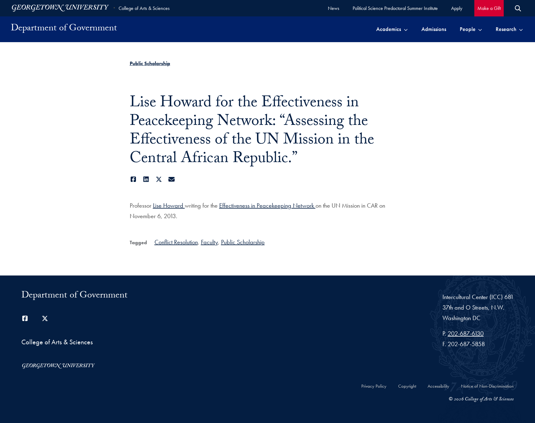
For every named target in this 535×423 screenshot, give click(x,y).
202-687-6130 (466, 333)
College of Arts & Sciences (144, 8)
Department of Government (64, 29)
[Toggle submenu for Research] (521, 29)
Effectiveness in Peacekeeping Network (267, 205)
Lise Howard (169, 205)
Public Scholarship (150, 63)
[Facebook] (133, 179)
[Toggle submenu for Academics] (405, 29)
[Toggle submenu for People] (480, 29)
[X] (159, 179)
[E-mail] (172, 179)
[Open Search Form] (518, 8)
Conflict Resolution (176, 242)
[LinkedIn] (146, 179)
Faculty (209, 242)
